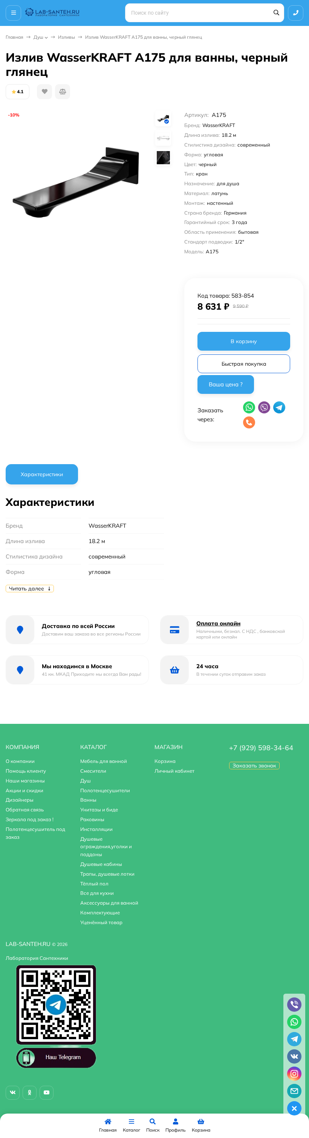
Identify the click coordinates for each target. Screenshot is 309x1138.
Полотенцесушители (105, 790)
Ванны (88, 800)
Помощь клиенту (26, 771)
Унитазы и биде (99, 810)
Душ (38, 37)
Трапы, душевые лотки (107, 874)
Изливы (66, 37)
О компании (20, 761)
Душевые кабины (101, 864)
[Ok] (30, 1093)
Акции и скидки (24, 790)
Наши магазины (25, 781)
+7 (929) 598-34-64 (261, 747)
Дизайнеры (20, 800)
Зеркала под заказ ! (30, 819)
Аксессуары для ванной (109, 903)
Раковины (92, 819)
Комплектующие (100, 912)
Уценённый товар (101, 922)
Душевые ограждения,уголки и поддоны (106, 847)
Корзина (165, 761)
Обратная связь (25, 810)
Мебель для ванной (103, 761)
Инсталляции (96, 829)
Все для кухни (97, 893)
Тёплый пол (94, 884)
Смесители (93, 771)
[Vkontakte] (13, 1093)
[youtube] (47, 1093)
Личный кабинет (174, 771)
